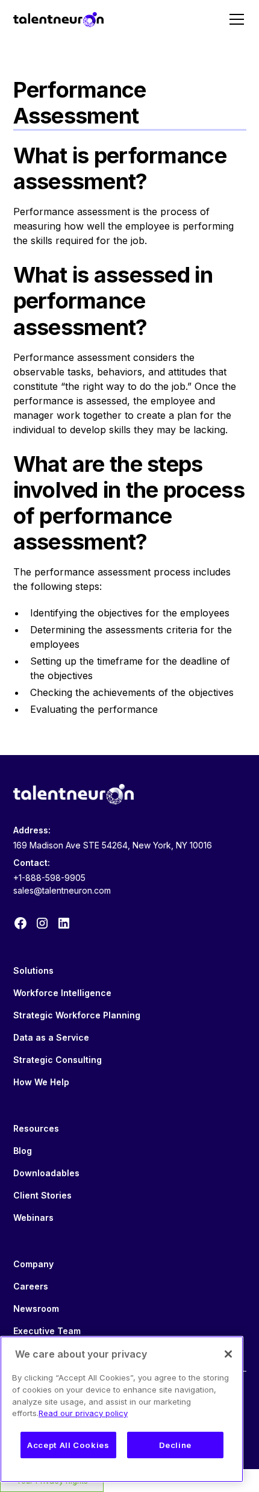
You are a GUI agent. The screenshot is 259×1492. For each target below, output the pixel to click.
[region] (121, 1409)
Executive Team (47, 1331)
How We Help (41, 1082)
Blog (22, 1151)
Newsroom (36, 1308)
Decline (175, 1445)
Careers (30, 1286)
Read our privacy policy (83, 1413)
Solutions (33, 970)
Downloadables (46, 1173)
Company (33, 1264)
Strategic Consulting (57, 1060)
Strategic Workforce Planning (76, 1015)
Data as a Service (51, 1037)
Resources (36, 1128)
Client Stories (42, 1195)
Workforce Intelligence (62, 993)
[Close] (228, 1354)
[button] (234, 19)
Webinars (33, 1217)
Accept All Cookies (68, 1445)
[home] (58, 19)
